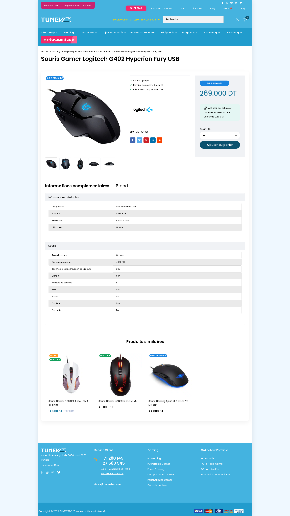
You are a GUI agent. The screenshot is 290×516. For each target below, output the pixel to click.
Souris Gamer (103, 51)
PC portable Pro (210, 469)
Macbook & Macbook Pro (215, 474)
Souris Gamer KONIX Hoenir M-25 (118, 401)
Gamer (218, 463)
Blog (212, 8)
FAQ (243, 8)
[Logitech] (142, 109)
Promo (138, 8)
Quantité (205, 129)
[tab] (77, 185)
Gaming (56, 51)
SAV (182, 8)
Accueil (45, 51)
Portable (209, 463)
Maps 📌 (228, 8)
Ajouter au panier (220, 145)
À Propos (197, 8)
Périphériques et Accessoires (78, 51)
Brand (122, 185)
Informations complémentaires (77, 185)
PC (202, 463)
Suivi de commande (161, 8)
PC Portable (207, 458)
